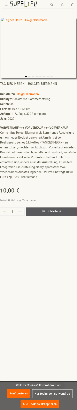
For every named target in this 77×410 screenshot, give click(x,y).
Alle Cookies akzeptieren (40, 404)
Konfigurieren (18, 393)
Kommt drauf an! (50, 385)
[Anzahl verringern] (4, 211)
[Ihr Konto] (62, 4)
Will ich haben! (51, 211)
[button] (26, 76)
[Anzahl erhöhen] (20, 211)
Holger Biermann (28, 94)
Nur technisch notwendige (52, 393)
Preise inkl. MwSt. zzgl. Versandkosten (18, 200)
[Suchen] (52, 4)
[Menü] (6, 4)
